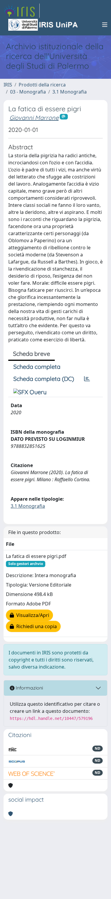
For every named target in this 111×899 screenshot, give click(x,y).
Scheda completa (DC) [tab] (43, 378)
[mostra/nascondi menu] (104, 25)
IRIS (8, 84)
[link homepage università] (43, 25)
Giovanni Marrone (34, 117)
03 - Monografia (28, 92)
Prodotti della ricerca (42, 84)
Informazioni (29, 688)
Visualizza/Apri (31, 615)
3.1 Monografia (69, 92)
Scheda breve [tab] (31, 353)
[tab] (87, 379)
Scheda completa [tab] (36, 366)
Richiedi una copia (35, 626)
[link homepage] (22, 11)
